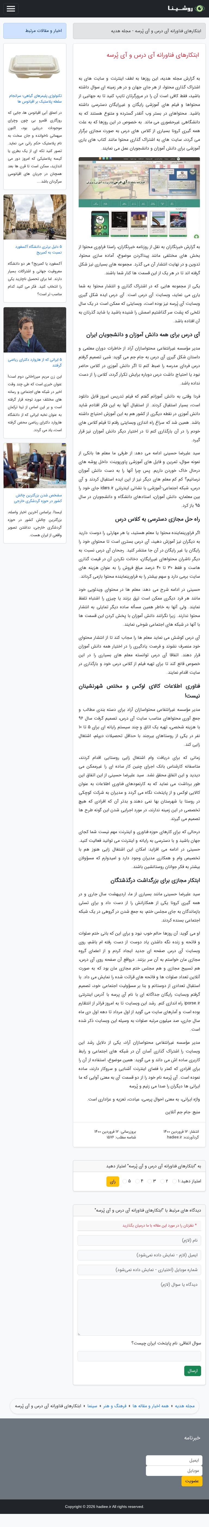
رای (113, 1181)
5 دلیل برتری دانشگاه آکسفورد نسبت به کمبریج (38, 249)
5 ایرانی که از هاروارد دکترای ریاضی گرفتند (35, 362)
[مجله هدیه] (185, 8)
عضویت (192, 1481)
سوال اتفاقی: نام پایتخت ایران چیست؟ (166, 1343)
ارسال (193, 1370)
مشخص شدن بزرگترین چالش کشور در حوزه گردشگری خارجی (38, 498)
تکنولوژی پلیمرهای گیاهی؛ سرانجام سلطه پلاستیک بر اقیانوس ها (35, 99)
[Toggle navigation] (11, 8)
